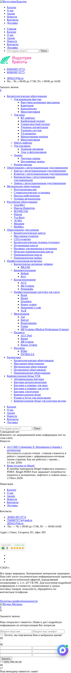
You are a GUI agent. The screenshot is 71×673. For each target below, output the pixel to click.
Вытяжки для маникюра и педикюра (35, 248)
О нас (10, 10)
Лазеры (18, 155)
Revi (23, 276)
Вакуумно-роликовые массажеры (40, 102)
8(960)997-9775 (16, 72)
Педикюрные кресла (26, 245)
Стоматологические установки (32, 192)
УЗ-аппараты (28, 133)
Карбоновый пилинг (33, 121)
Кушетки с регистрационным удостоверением (41, 173)
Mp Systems (27, 285)
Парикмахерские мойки (28, 257)
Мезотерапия (21, 313)
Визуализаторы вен (25, 189)
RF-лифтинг (28, 117)
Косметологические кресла (29, 232)
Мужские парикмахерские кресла (33, 251)
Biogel (24, 298)
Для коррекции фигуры (27, 99)
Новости (12, 16)
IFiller (24, 351)
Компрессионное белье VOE (23, 376)
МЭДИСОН (21, 211)
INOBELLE (27, 354)
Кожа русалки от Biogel (20, 465)
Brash (24, 295)
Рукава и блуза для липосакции (32, 397)
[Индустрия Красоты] (13, 1)
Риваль (18, 214)
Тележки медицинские (27, 198)
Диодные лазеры (30, 158)
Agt (23, 316)
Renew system (29, 304)
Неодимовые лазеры (33, 161)
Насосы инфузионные (27, 195)
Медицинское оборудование (23, 186)
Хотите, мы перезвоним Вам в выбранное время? (33, 635)
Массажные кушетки (26, 236)
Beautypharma (29, 323)
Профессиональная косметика (24, 260)
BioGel (25, 320)
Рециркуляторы (23, 164)
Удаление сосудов (31, 130)
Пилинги (19, 332)
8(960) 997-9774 (16, 517)
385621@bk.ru (15, 78)
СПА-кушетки (22, 239)
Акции (11, 13)
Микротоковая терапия (34, 136)
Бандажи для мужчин (26, 391)
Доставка (12, 22)
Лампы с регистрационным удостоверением (40, 183)
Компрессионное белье (27, 394)
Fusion (24, 326)
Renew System (29, 344)
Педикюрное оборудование (30, 369)
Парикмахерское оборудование (32, 372)
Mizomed (19, 223)
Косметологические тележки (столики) (37, 242)
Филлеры (19, 348)
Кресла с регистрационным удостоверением (40, 170)
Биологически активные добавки (33, 264)
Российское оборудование (22, 201)
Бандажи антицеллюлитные (30, 382)
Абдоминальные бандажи (29, 379)
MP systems (27, 341)
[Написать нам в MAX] (62, 650)
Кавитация (27, 105)
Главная (11, 28)
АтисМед (19, 204)
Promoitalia (27, 288)
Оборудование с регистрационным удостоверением (37, 167)
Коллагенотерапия (25, 279)
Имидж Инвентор (24, 208)
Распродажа (14, 357)
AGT (24, 282)
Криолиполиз (29, 108)
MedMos (19, 226)
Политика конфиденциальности (19, 601)
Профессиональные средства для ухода (37, 292)
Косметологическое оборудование (27, 96)
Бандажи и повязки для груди (31, 388)
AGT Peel (26, 335)
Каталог (11, 7)
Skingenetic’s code (31, 307)
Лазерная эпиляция (32, 149)
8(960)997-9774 (16, 69)
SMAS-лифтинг (23, 142)
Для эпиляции (22, 145)
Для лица (19, 114)
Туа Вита (19, 217)
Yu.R (23, 310)
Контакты (12, 19)
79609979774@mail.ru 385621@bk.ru (19, 522)
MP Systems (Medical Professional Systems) (45, 329)
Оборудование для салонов (23, 229)
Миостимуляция (30, 111)
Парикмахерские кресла (28, 254)
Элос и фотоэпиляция (33, 152)
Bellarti (25, 273)
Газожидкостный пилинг (35, 124)
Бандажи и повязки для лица (31, 385)
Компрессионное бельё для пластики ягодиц (40, 400)
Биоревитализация (25, 270)
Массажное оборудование (29, 363)
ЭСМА (18, 220)
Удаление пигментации (34, 127)
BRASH (25, 267)
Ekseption (26, 301)
